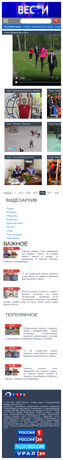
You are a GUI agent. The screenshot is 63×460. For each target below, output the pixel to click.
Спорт (9, 230)
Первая (7, 193)
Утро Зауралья (14, 234)
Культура (11, 212)
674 (28, 193)
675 (35, 193)
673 (21, 193)
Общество (11, 215)
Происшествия (14, 223)
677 (50, 193)
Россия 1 (11, 227)
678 (57, 193)
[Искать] (56, 21)
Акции (10, 208)
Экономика (12, 238)
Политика (11, 219)
